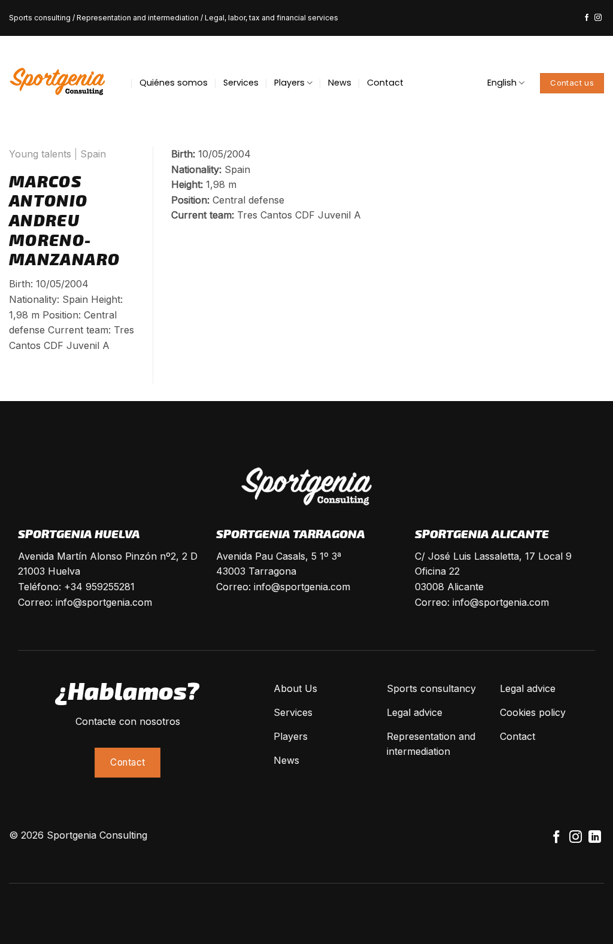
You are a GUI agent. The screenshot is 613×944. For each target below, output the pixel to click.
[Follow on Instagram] (598, 18)
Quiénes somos (173, 83)
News (339, 83)
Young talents (40, 154)
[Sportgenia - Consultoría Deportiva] (57, 82)
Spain (93, 154)
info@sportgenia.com (104, 602)
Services (241, 83)
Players (289, 83)
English (502, 83)
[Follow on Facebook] (586, 18)
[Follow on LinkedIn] (594, 838)
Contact (385, 83)
